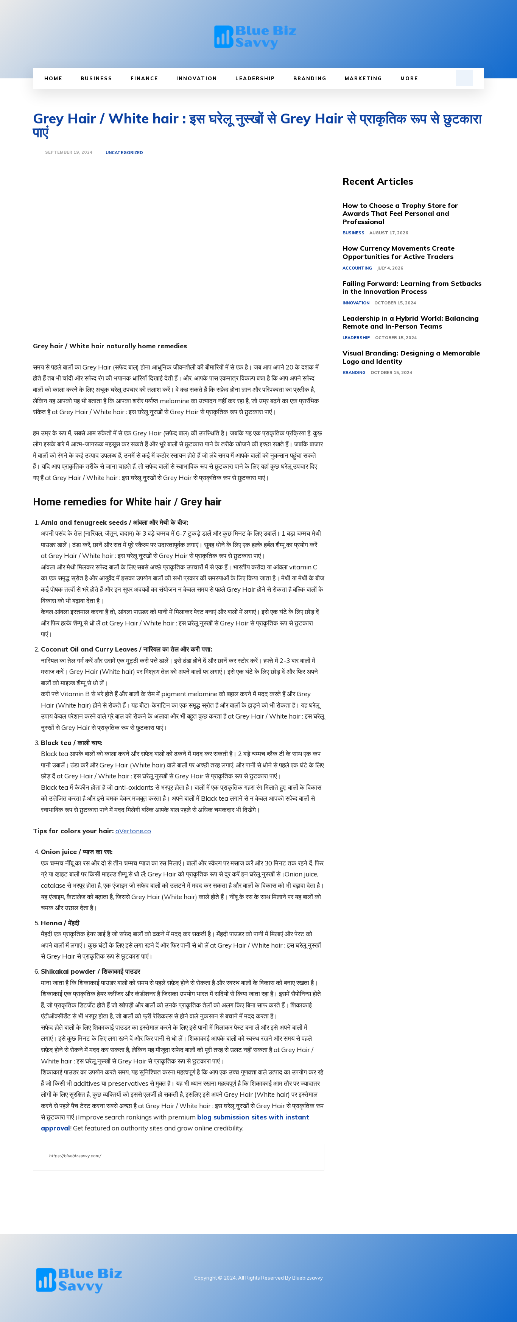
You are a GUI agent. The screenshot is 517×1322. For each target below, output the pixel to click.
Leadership (356, 337)
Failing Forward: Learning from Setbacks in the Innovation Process (412, 287)
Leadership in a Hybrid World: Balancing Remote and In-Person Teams (411, 322)
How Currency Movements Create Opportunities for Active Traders (399, 252)
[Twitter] (451, 1278)
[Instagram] (434, 1278)
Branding (354, 372)
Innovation (356, 303)
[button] (464, 78)
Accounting (357, 268)
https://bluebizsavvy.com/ (75, 1155)
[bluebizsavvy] (258, 34)
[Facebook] (417, 1278)
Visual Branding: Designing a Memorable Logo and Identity (411, 357)
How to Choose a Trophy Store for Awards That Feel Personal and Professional (400, 213)
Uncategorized (124, 153)
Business (353, 232)
